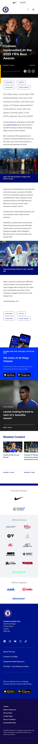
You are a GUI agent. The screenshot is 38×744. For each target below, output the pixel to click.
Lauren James (9, 87)
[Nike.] (15, 2)
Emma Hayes (9, 82)
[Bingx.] (23, 2)
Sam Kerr (21, 82)
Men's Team (7, 427)
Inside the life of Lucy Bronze (11, 456)
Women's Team (8, 65)
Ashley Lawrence (24, 87)
